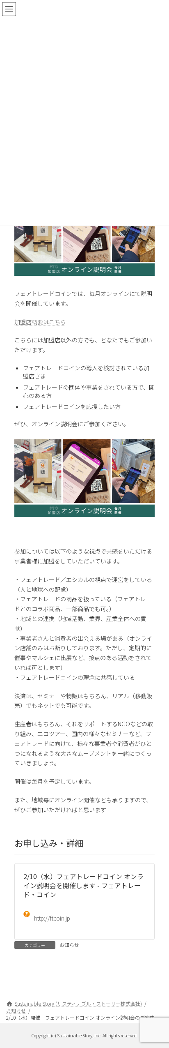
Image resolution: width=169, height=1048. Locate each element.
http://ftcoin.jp (52, 918)
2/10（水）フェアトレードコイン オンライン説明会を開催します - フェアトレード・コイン (83, 885)
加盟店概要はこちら (40, 322)
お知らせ (69, 944)
